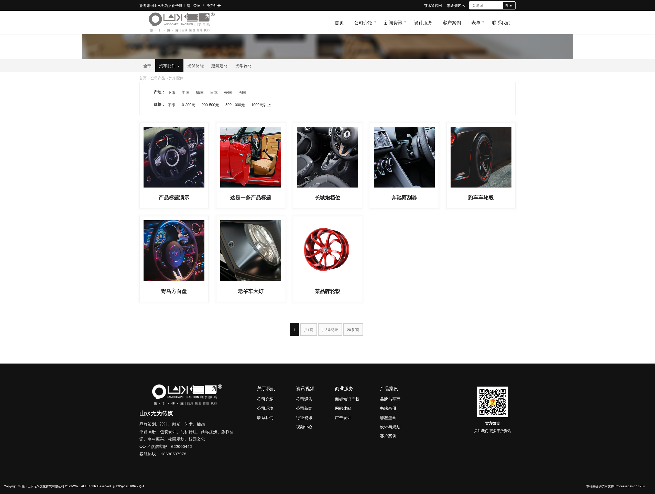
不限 (172, 92)
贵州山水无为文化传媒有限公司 (42, 486)
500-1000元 (235, 104)
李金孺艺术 (456, 5)
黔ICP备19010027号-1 (128, 486)
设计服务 (423, 22)
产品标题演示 (174, 197)
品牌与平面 (390, 399)
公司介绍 (363, 22)
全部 (147, 66)
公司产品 (158, 77)
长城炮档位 (327, 197)
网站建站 (343, 408)
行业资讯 (304, 417)
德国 (200, 92)
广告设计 (343, 417)
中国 (186, 92)
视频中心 (304, 427)
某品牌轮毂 (327, 290)
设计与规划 (390, 427)
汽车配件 (167, 66)
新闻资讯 (393, 22)
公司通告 (304, 399)
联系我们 (501, 22)
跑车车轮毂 (481, 197)
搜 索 (509, 5)
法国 (242, 92)
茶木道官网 (433, 5)
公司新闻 (304, 408)
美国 (228, 92)
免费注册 (213, 5)
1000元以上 (261, 104)
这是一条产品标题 (250, 197)
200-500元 (210, 104)
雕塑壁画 (388, 417)
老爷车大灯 (251, 290)
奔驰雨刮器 (404, 197)
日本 (214, 92)
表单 (476, 22)
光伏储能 (195, 66)
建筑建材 (219, 66)
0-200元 (188, 104)
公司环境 (265, 408)
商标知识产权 (347, 399)
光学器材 (243, 66)
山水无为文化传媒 (168, 5)
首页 (339, 22)
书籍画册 (388, 408)
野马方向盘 (174, 290)
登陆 (196, 5)
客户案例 (452, 22)
